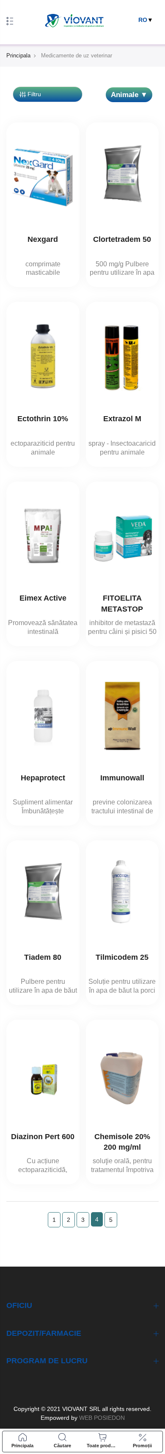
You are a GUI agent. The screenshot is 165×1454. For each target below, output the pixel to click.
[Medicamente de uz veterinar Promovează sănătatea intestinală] (43, 536)
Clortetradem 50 (122, 239)
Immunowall (122, 778)
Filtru (34, 94)
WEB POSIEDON (101, 1417)
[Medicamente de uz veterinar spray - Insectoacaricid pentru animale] (122, 356)
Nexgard (43, 239)
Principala (18, 55)
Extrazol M (122, 418)
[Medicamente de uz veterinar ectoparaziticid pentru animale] (43, 356)
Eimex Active (42, 598)
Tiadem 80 (42, 957)
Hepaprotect (43, 778)
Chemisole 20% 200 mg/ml (122, 1141)
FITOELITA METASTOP (122, 603)
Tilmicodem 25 (122, 957)
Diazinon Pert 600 (42, 1136)
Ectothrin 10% (42, 418)
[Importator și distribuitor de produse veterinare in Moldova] (74, 21)
